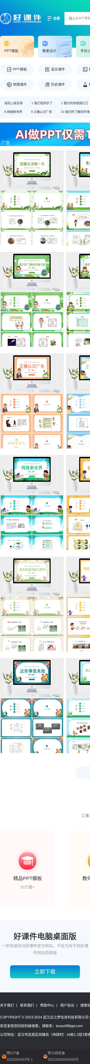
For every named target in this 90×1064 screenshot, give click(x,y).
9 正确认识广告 (41, 111)
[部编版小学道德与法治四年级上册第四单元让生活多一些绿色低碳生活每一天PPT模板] (32, 197)
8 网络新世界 (13, 111)
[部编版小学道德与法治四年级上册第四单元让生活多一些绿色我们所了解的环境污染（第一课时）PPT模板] (32, 299)
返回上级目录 (13, 103)
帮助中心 (47, 1005)
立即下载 (45, 972)
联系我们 (27, 1005)
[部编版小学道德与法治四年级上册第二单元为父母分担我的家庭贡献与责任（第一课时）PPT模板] (32, 604)
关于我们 (7, 1005)
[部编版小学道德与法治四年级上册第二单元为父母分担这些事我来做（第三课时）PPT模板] (32, 705)
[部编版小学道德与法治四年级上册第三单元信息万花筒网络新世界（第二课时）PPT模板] (32, 502)
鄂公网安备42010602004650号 (63, 1056)
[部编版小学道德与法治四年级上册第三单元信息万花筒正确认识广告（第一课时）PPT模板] (32, 400)
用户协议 (67, 1005)
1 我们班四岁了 (41, 103)
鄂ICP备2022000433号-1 (20, 1056)
